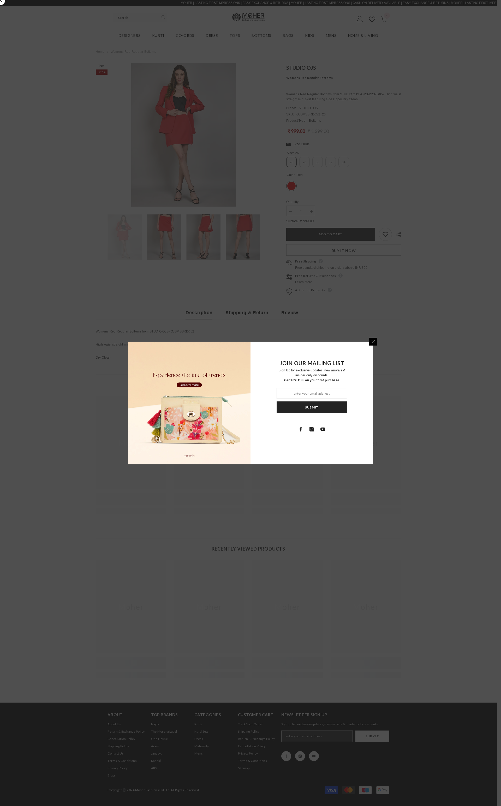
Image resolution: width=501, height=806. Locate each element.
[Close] (373, 342)
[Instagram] (311, 429)
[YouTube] (322, 429)
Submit (312, 407)
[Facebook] (300, 429)
